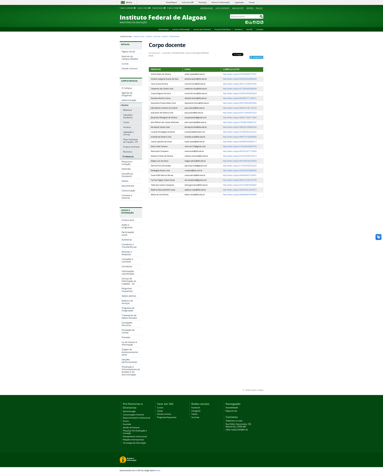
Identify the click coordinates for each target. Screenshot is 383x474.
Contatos (259, 29)
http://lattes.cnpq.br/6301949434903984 (240, 103)
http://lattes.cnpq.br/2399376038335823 (240, 93)
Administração (129, 411)
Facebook (246, 22)
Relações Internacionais (133, 439)
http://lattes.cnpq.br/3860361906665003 (240, 127)
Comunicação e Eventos (133, 414)
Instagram (254, 22)
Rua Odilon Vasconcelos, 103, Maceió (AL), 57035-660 (238, 425)
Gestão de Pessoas (131, 427)
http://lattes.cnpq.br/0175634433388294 (240, 88)
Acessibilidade (206, 8)
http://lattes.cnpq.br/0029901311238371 (240, 98)
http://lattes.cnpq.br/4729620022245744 (240, 132)
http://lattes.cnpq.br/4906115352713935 (240, 117)
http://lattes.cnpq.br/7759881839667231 (240, 122)
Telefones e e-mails (234, 421)
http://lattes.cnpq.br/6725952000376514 (240, 156)
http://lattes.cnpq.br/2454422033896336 (240, 170)
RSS (261, 22)
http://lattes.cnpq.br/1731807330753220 (240, 165)
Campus (149, 36)
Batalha (157, 36)
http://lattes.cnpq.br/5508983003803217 (240, 141)
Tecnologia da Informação (134, 443)
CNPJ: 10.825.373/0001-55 (237, 430)
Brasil (129, 2)
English (259, 8)
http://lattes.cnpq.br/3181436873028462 (240, 185)
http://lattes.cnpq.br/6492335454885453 (240, 79)
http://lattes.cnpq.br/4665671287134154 (240, 108)
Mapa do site (237, 8)
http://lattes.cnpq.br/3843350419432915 (240, 190)
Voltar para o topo (254, 390)
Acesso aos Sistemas (202, 29)
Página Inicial (139, 36)
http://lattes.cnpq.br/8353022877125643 (240, 151)
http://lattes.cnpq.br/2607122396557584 (240, 84)
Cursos (160, 407)
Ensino (165, 36)
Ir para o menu (143, 8)
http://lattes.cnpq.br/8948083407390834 (240, 194)
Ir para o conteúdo (127, 8)
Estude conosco (164, 414)
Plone (158, 470)
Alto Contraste (223, 8)
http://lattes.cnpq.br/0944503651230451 (240, 175)
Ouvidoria (238, 29)
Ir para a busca (158, 8)
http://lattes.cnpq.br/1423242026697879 (240, 146)
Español (250, 8)
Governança (163, 29)
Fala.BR (249, 29)
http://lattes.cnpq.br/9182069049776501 (240, 74)
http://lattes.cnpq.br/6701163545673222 (240, 112)
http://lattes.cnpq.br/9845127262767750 (240, 180)
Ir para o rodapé (174, 8)
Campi (160, 411)
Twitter (258, 22)
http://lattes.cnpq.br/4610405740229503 (240, 161)
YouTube (250, 22)
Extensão (127, 424)
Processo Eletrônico (222, 29)
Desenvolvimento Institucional (136, 418)
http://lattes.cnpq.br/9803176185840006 (240, 137)
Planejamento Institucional (135, 436)
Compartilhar (258, 57)
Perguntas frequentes (166, 417)
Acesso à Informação (181, 29)
